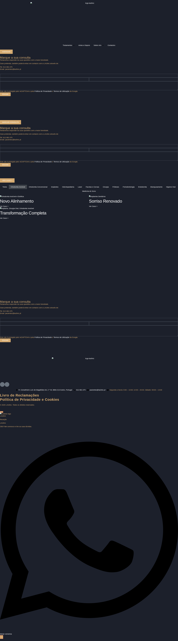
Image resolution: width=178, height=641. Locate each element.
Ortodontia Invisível (18, 187)
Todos (5, 187)
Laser (80, 187)
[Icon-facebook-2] (7, 384)
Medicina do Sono (89, 191)
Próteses (115, 187)
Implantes (54, 187)
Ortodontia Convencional (38, 187)
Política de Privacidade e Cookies (29, 400)
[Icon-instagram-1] (2, 384)
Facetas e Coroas (92, 187)
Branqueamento (156, 187)
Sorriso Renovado (105, 201)
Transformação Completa (23, 213)
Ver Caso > (4, 206)
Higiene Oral (170, 187)
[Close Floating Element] (1, 412)
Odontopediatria (68, 187)
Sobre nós (97, 45)
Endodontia (142, 187)
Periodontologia (129, 187)
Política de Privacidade (43, 337)
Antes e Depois (84, 45)
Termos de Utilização (61, 337)
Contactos (111, 45)
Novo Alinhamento (17, 201)
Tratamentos (67, 45)
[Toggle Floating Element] (1, 637)
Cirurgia (106, 187)
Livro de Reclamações (19, 395)
